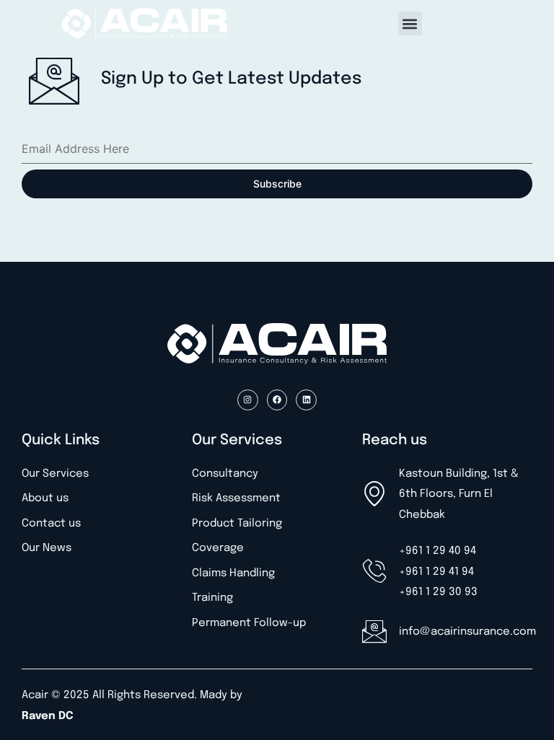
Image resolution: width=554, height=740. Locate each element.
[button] (410, 23)
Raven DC (48, 716)
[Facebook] (277, 399)
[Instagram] (247, 399)
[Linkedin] (306, 399)
